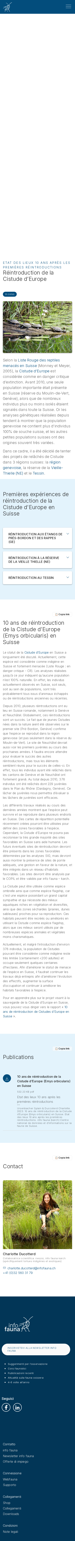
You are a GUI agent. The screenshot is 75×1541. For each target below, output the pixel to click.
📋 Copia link (62, 614)
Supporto (9, 1485)
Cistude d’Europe (34, 371)
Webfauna (10, 1479)
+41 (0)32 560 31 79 (18, 1273)
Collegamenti (12, 1508)
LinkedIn (17, 1407)
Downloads (11, 1514)
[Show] (67, 533)
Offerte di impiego (15, 1461)
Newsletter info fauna (18, 1456)
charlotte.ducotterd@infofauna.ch (32, 1268)
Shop (7, 1503)
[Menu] (68, 6)
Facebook (6, 1407)
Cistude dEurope (36, 652)
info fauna (10, 1450)
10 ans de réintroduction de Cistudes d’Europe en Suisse (36, 1011)
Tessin (38, 473)
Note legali (10, 1532)
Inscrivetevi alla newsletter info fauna (32, 1349)
